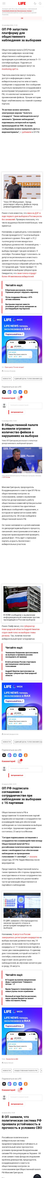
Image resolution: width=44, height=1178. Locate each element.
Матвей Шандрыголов (11, 734)
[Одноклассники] (25, 392)
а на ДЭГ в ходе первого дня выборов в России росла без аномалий (22, 216)
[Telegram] (15, 392)
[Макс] (9, 392)
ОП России (6, 477)
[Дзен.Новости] (4, 392)
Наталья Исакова (9, 371)
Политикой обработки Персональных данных (17, 11)
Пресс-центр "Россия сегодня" (14, 367)
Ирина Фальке (8, 1097)
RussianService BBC (12, 1093)
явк (29, 213)
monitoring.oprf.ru (10, 69)
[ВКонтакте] (20, 392)
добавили (26, 132)
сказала (33, 856)
